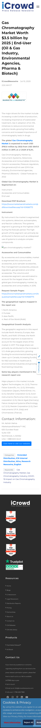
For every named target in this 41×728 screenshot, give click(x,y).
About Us (10, 616)
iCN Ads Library (12, 629)
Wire (18, 461)
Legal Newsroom (13, 599)
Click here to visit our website (16, 443)
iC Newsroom (11, 594)
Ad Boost (10, 649)
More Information (12, 722)
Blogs (8, 590)
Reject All (28, 722)
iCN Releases (11, 625)
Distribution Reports (14, 603)
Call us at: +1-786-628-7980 (15, 692)
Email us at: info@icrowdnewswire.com (19, 688)
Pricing (9, 608)
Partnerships (11, 612)
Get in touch (10, 684)
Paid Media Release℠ (14, 645)
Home (9, 586)
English (17, 464)
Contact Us (10, 621)
